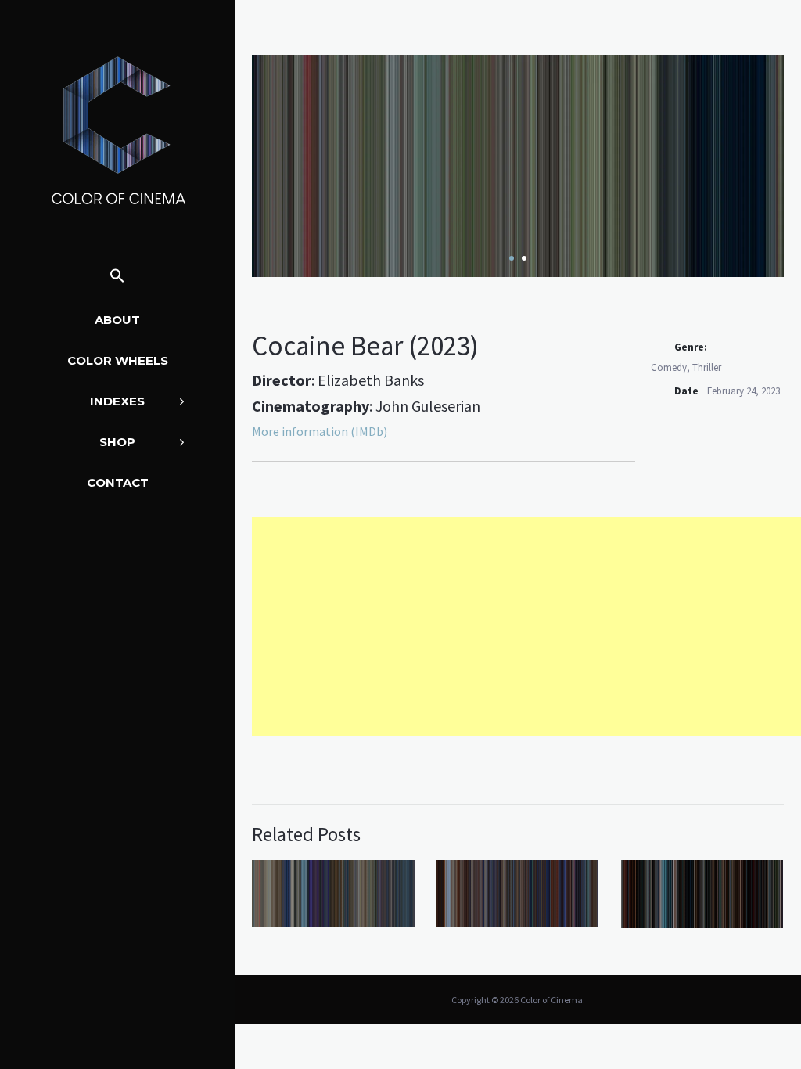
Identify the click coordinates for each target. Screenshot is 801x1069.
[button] (117, 277)
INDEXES (117, 401)
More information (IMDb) (319, 431)
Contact (118, 482)
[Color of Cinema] (117, 130)
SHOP (117, 441)
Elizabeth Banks (371, 380)
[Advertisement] (526, 626)
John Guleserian (427, 406)
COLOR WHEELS (117, 360)
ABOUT (117, 319)
